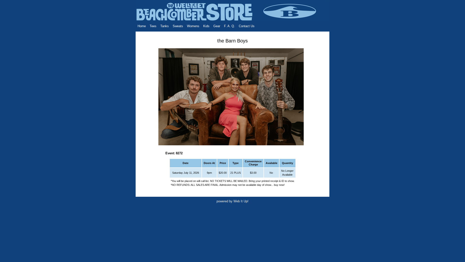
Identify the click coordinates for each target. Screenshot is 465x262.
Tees (153, 26)
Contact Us (247, 26)
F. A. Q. (229, 26)
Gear (216, 26)
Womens (193, 26)
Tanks (164, 26)
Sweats (178, 26)
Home (142, 26)
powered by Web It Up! (232, 201)
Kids (206, 26)
